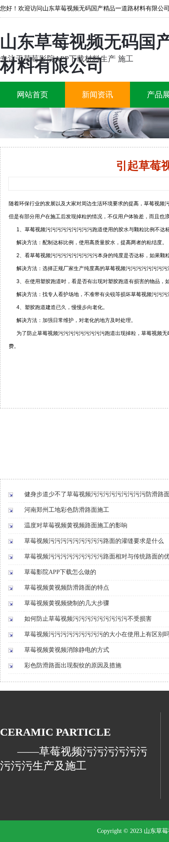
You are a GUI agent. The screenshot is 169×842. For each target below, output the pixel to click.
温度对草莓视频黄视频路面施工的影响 (75, 525)
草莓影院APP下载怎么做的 (60, 572)
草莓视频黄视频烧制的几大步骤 (66, 603)
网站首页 (32, 94)
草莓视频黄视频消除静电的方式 (66, 650)
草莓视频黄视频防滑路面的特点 (66, 587)
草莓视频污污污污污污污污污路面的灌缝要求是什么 (94, 541)
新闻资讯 (97, 94)
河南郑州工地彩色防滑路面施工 (66, 510)
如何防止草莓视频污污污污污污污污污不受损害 (88, 619)
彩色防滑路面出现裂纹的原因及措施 (72, 665)
